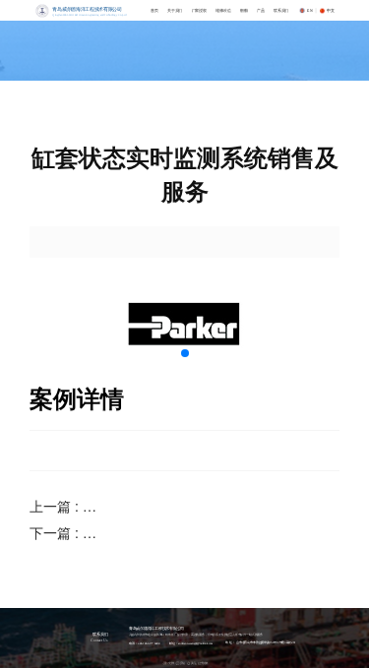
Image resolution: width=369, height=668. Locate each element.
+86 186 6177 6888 (148, 642)
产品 (261, 11)
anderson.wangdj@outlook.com (195, 642)
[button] (185, 353)
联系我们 (281, 11)
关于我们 (174, 11)
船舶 (244, 11)
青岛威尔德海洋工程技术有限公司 (86, 9)
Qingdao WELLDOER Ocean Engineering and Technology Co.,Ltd (89, 14)
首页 (154, 11)
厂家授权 (198, 11)
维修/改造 (222, 11)
